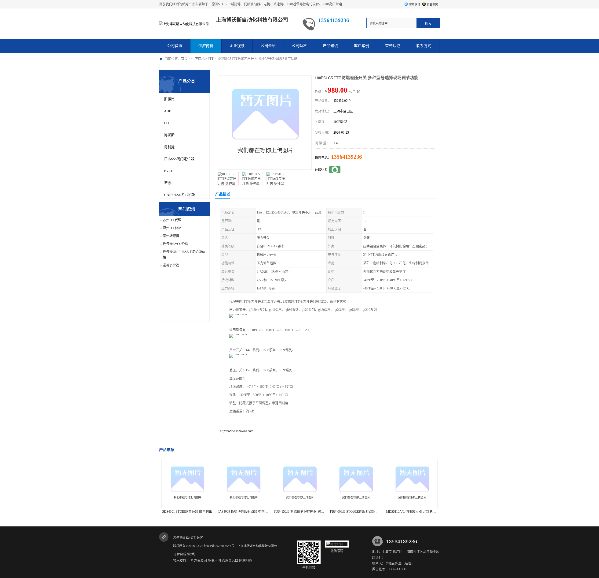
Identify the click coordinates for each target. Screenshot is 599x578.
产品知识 (330, 46)
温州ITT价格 (172, 228)
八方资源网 (198, 560)
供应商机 (205, 46)
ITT (211, 58)
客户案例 (361, 46)
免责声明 (214, 560)
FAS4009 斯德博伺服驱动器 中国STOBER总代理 (244, 511)
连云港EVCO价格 (175, 244)
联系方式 (423, 46)
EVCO (169, 171)
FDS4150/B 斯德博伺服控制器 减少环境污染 (297, 511)
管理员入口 (230, 560)
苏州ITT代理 (172, 220)
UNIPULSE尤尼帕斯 (179, 195)
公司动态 (299, 46)
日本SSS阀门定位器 (179, 159)
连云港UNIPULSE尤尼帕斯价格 (184, 254)
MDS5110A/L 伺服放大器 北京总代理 (404, 511)
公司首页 (174, 46)
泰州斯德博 (171, 236)
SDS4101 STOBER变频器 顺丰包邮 (179, 511)
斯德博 (169, 99)
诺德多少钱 (171, 265)
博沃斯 (169, 135)
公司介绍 (268, 46)
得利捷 (169, 147)
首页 (184, 58)
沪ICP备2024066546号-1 (220, 546)
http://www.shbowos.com (236, 431)
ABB (167, 111)
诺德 (167, 183)
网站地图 (245, 560)
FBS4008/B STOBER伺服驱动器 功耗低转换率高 (356, 511)
